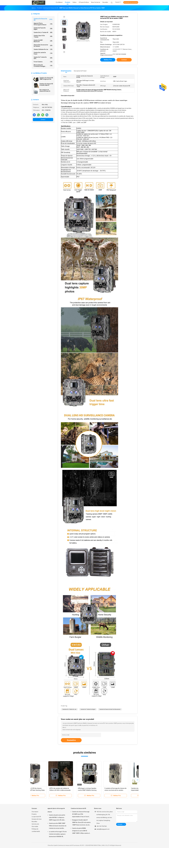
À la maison (35, 811)
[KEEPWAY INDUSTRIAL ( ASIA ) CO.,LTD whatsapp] (38, 114)
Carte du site (35, 824)
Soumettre (71, 740)
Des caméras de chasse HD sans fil (45, 90)
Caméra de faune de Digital (43, 28)
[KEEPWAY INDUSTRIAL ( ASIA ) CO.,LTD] (38, 3)
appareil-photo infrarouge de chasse (43, 24)
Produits (34, 814)
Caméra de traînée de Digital (88, 709)
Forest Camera (43, 61)
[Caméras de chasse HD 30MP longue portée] (36, 79)
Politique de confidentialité (36, 830)
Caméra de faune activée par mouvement (110, 709)
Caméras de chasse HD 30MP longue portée (46, 78)
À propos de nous (36, 819)
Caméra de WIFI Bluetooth (43, 40)
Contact (43, 119)
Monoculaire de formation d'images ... (43, 65)
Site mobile (35, 826)
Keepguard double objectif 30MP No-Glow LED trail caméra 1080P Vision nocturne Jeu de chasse (81, 822)
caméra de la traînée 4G (43, 32)
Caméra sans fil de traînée (43, 36)
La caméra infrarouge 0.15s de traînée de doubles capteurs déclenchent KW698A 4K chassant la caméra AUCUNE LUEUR (58, 834)
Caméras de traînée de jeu (69, 709)
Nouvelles (34, 821)
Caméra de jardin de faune (43, 53)
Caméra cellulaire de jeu (43, 49)
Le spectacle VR (36, 816)
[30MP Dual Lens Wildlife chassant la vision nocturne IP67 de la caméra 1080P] (83, 31)
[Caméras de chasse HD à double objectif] (36, 85)
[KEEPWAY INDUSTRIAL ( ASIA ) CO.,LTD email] (34, 114)
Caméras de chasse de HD (43, 19)
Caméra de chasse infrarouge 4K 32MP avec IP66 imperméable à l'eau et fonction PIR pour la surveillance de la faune (81, 814)
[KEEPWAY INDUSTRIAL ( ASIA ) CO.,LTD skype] (47, 114)
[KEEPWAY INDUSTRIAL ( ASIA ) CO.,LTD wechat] (42, 114)
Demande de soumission (131, 2)
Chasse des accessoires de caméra (43, 45)
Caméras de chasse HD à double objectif (46, 84)
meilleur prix (108, 60)
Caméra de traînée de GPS (43, 57)
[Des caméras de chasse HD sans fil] (36, 91)
